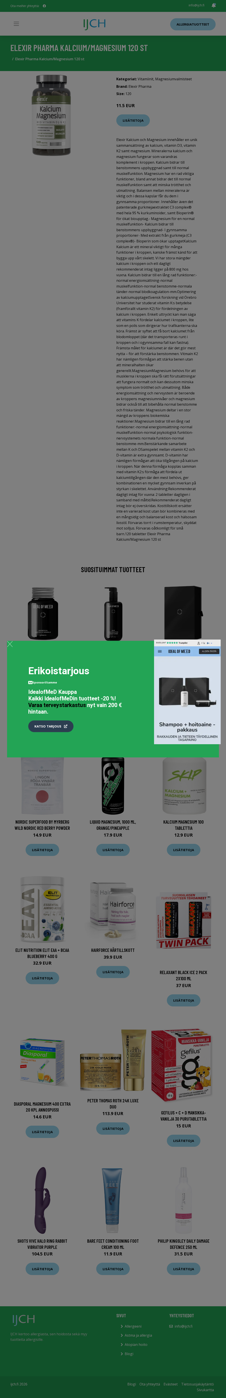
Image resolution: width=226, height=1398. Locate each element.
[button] (50, 726)
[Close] (10, 644)
